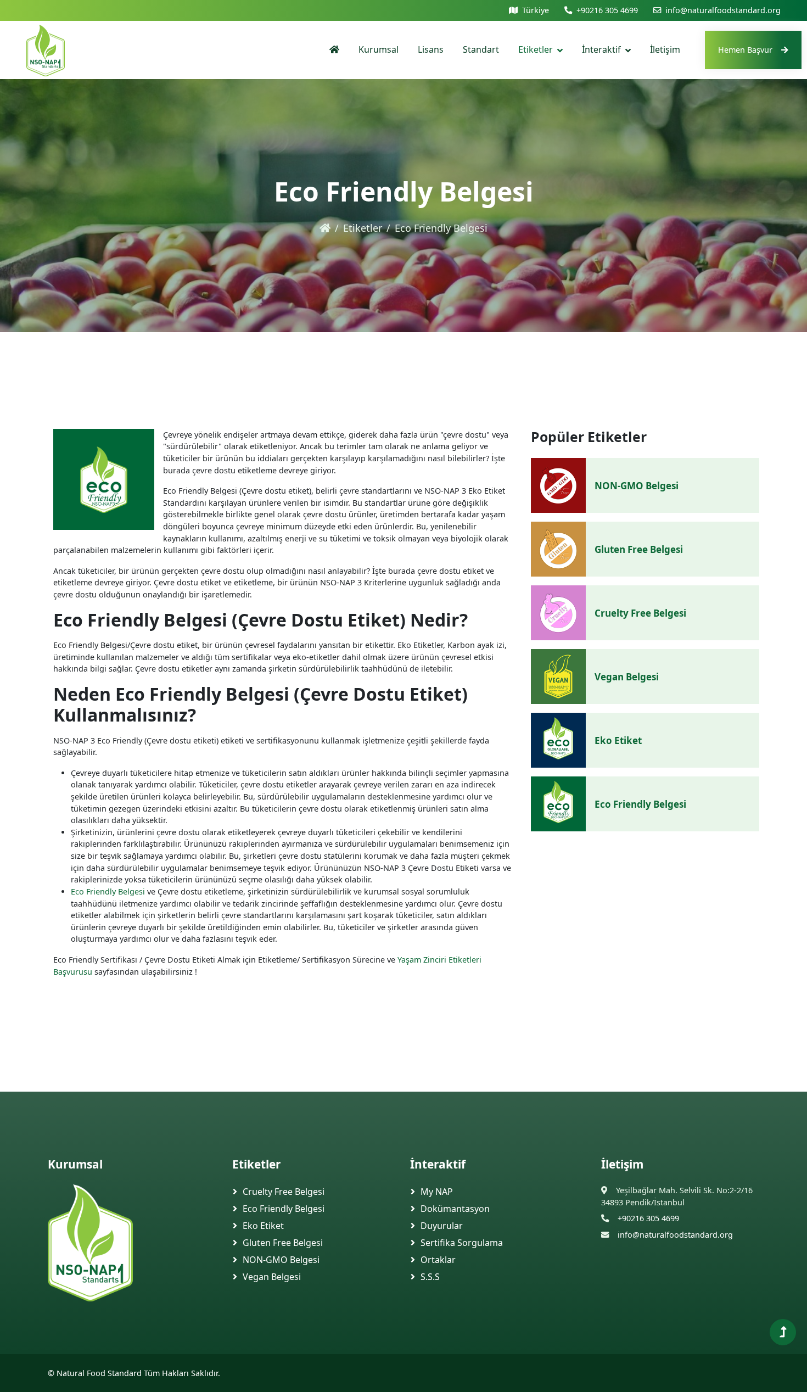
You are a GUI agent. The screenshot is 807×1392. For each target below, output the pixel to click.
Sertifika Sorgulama (462, 1243)
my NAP (437, 1192)
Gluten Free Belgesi (639, 549)
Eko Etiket (618, 740)
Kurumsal (378, 49)
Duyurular (442, 1226)
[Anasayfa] (334, 50)
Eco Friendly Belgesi (108, 891)
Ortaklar (438, 1260)
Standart (481, 49)
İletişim (665, 49)
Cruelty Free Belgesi (640, 613)
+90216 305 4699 (607, 10)
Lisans (431, 49)
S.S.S (430, 1277)
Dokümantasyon (455, 1209)
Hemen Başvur (745, 49)
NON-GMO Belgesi (637, 485)
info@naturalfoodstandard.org (723, 10)
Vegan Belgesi (627, 676)
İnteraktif (601, 49)
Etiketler (535, 49)
